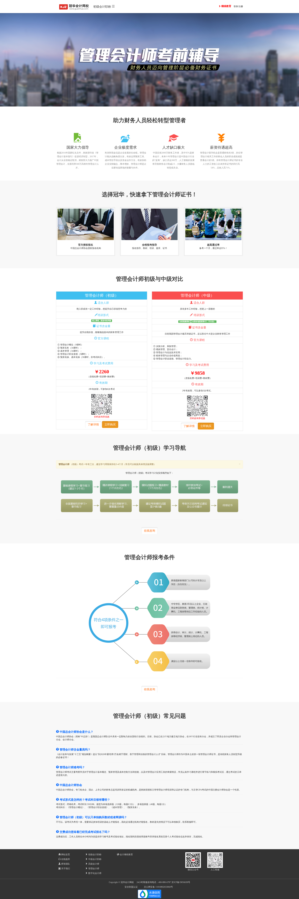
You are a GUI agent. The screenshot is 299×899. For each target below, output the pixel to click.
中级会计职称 (94, 859)
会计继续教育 (126, 854)
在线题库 (65, 859)
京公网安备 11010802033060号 (158, 887)
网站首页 (65, 854)
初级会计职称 (94, 854)
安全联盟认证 (131, 887)
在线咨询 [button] (149, 530)
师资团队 (65, 864)
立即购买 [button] (110, 424)
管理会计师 (93, 868)
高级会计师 (93, 864)
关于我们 (65, 868)
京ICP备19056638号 (180, 882)
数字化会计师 (94, 873)
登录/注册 (238, 6)
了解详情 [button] (93, 424)
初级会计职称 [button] (102, 6)
